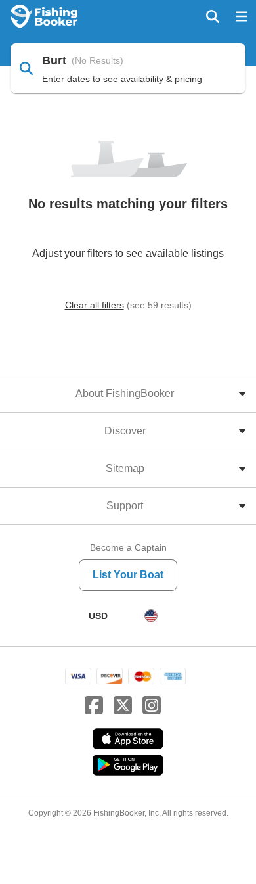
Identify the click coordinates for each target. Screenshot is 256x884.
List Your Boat (128, 574)
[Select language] (151, 615)
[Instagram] (151, 706)
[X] (123, 706)
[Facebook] (94, 706)
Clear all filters (94, 305)
